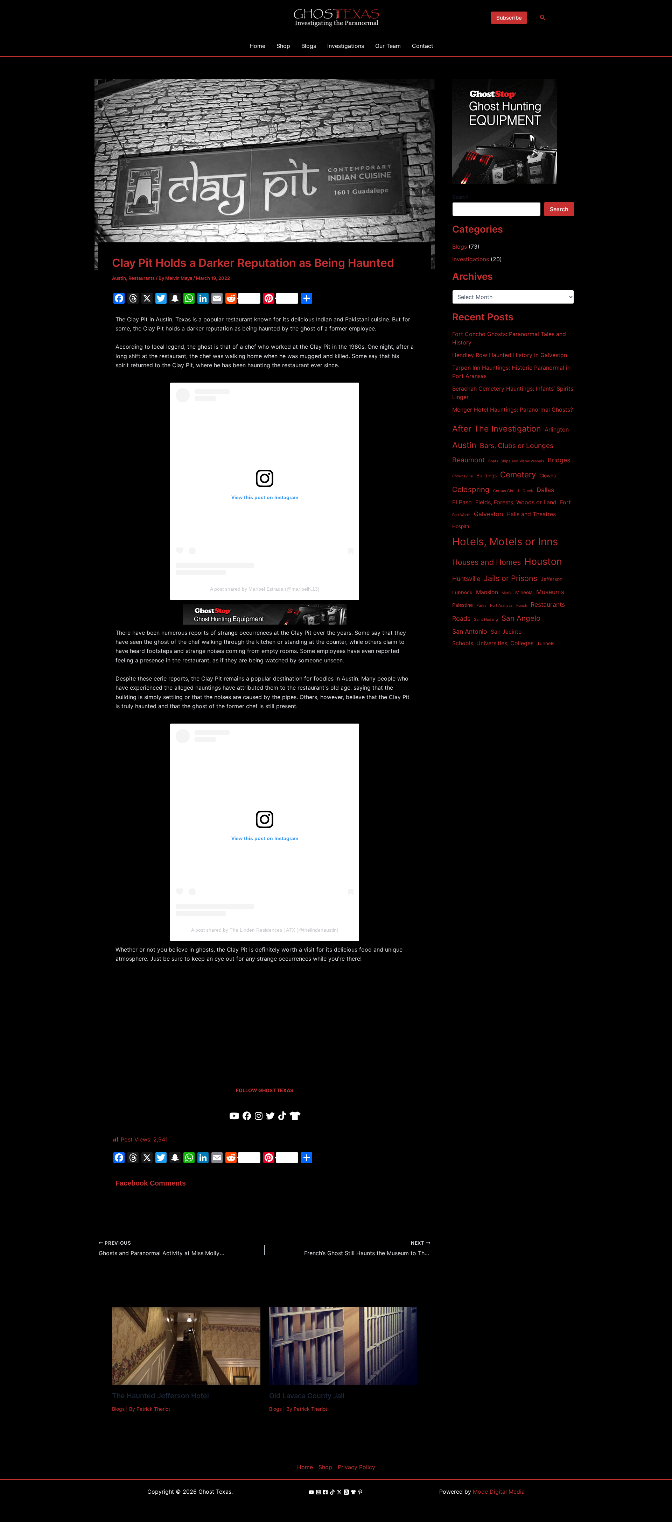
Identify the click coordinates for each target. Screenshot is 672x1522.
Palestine (462, 605)
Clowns (547, 475)
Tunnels (545, 643)
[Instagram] (318, 1492)
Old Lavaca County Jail (306, 1396)
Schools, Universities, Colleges (492, 643)
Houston (543, 561)
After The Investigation (496, 429)
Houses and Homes (486, 562)
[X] (339, 1492)
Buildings (486, 475)
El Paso (462, 502)
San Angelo (521, 618)
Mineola (524, 592)
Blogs (118, 1409)
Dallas (545, 489)
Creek (528, 491)
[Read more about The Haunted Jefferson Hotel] (186, 1345)
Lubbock (462, 592)
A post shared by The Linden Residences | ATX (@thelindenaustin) (264, 930)
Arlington (557, 429)
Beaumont (468, 460)
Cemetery (518, 474)
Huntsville (466, 578)
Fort (565, 502)
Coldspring (471, 489)
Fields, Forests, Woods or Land (515, 502)
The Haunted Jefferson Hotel (160, 1396)
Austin (119, 278)
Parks (481, 605)
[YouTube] (311, 1492)
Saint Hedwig (486, 619)
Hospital (461, 526)
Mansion (487, 592)
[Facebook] (325, 1492)
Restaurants (141, 278)
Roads (461, 618)
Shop (325, 1467)
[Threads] (346, 1492)
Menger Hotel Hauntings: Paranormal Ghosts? (512, 409)
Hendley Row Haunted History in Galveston (509, 354)
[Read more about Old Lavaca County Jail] (343, 1345)
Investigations (470, 259)
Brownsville (462, 476)
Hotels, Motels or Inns (505, 541)
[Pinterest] (360, 1492)
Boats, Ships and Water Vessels (516, 461)
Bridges (559, 460)
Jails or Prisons (510, 578)
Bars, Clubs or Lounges (516, 445)
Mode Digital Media (499, 1491)
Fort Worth (461, 515)
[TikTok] (332, 1492)
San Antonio (469, 631)
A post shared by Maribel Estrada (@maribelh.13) (265, 589)
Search (460, 197)
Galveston (488, 514)
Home (305, 1467)
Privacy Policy (356, 1467)
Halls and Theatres (531, 514)
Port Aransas (501, 605)
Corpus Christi (506, 491)
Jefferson (551, 579)
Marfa (507, 593)
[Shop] (353, 1492)
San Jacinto (506, 631)
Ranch (521, 605)
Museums (550, 592)
